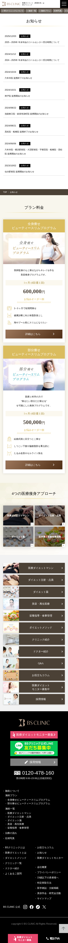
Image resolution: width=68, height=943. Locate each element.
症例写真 (58, 11)
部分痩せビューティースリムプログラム (28, 803)
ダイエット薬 (14, 820)
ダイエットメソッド (15, 858)
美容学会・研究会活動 (49, 893)
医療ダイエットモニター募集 (24, 938)
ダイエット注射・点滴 (19, 816)
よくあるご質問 (13, 873)
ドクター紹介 (12, 868)
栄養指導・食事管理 (18, 827)
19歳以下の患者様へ (48, 877)
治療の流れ (11, 833)
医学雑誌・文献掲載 (48, 888)
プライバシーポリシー (49, 872)
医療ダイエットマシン (19, 813)
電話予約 (55, 938)
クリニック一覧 (13, 863)
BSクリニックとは (15, 847)
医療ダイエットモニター (50, 858)
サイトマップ (44, 898)
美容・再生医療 (15, 824)
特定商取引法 (44, 882)
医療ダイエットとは (15, 852)
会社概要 (42, 867)
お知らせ (42, 852)
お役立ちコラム (45, 847)
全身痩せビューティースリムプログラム (28, 799)
